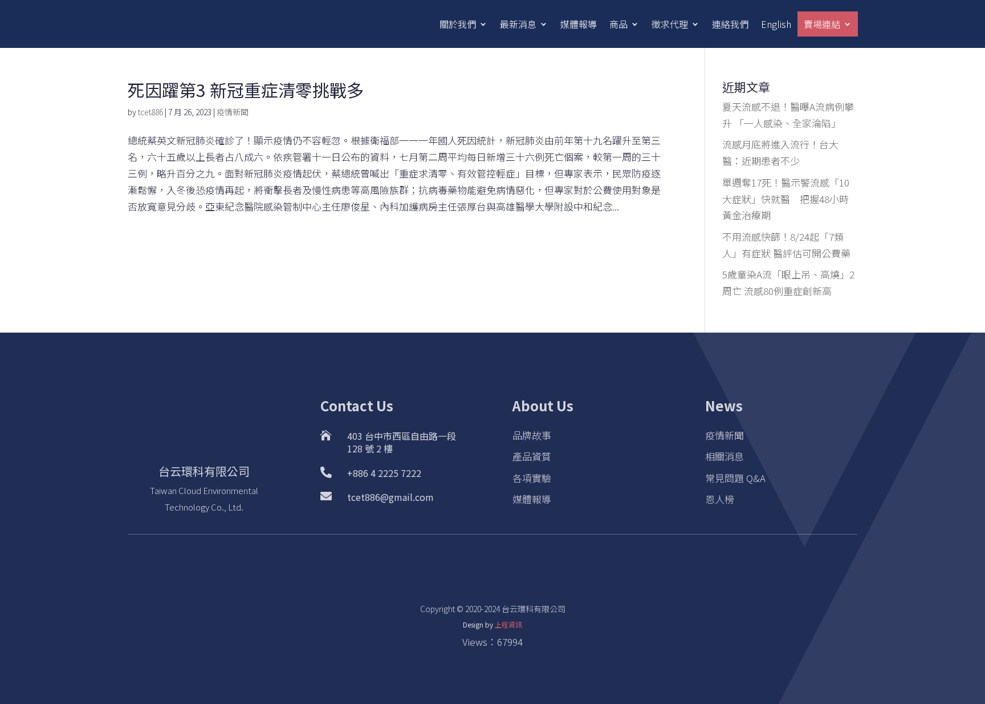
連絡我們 (730, 24)
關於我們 (457, 24)
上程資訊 (508, 624)
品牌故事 (531, 435)
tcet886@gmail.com (390, 497)
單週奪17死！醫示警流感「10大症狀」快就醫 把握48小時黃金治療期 (785, 198)
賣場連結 (822, 24)
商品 (618, 24)
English (776, 24)
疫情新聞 (233, 112)
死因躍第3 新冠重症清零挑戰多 (246, 89)
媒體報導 (578, 24)
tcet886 (150, 112)
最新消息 (518, 24)
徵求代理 (670, 24)
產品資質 (531, 456)
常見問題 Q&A (735, 478)
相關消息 (724, 456)
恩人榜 (719, 499)
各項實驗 (531, 478)
